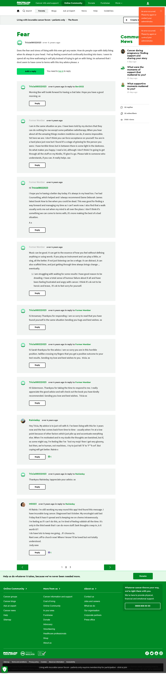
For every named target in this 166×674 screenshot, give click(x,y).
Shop (45, 638)
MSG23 (33, 504)
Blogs (54, 11)
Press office (89, 620)
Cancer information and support (57, 597)
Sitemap (7, 620)
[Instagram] (161, 653)
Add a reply (30, 71)
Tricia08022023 (33, 42)
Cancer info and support (47, 3)
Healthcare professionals (54, 634)
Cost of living (49, 601)
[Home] (23, 3)
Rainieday (35, 420)
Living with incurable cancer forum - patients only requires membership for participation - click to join (83, 667)
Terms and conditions (19, 662)
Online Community (73, 3)
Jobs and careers (92, 601)
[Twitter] (152, 653)
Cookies (44, 662)
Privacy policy (34, 662)
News (84, 11)
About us (47, 643)
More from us (50, 589)
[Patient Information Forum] (42, 653)
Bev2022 (79, 87)
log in (60, 71)
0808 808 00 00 (142, 606)
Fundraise (105, 3)
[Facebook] (147, 653)
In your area (48, 611)
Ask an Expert (69, 11)
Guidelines (108, 11)
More (117, 3)
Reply (37, 103)
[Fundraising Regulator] (27, 653)
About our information (56, 662)
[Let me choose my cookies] (4, 669)
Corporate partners (92, 615)
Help (95, 11)
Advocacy (47, 625)
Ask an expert (10, 606)
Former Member (83, 310)
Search (29, 11)
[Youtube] (156, 653)
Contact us (89, 597)
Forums (41, 11)
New (136, 20)
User (148, 3)
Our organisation (91, 611)
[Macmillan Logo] (10, 653)
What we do (89, 606)
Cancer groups (10, 597)
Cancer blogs (10, 601)
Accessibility (70, 662)
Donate (91, 3)
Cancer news (10, 611)
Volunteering (49, 629)
